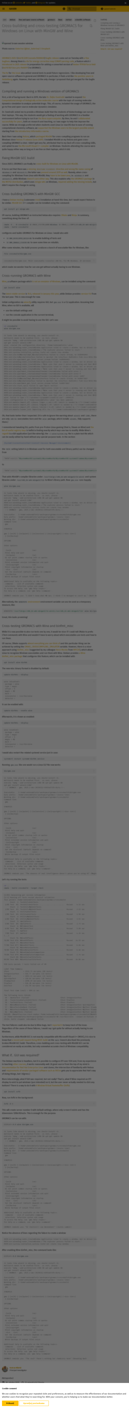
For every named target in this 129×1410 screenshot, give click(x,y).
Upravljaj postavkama (33, 1403)
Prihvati (10, 1403)
